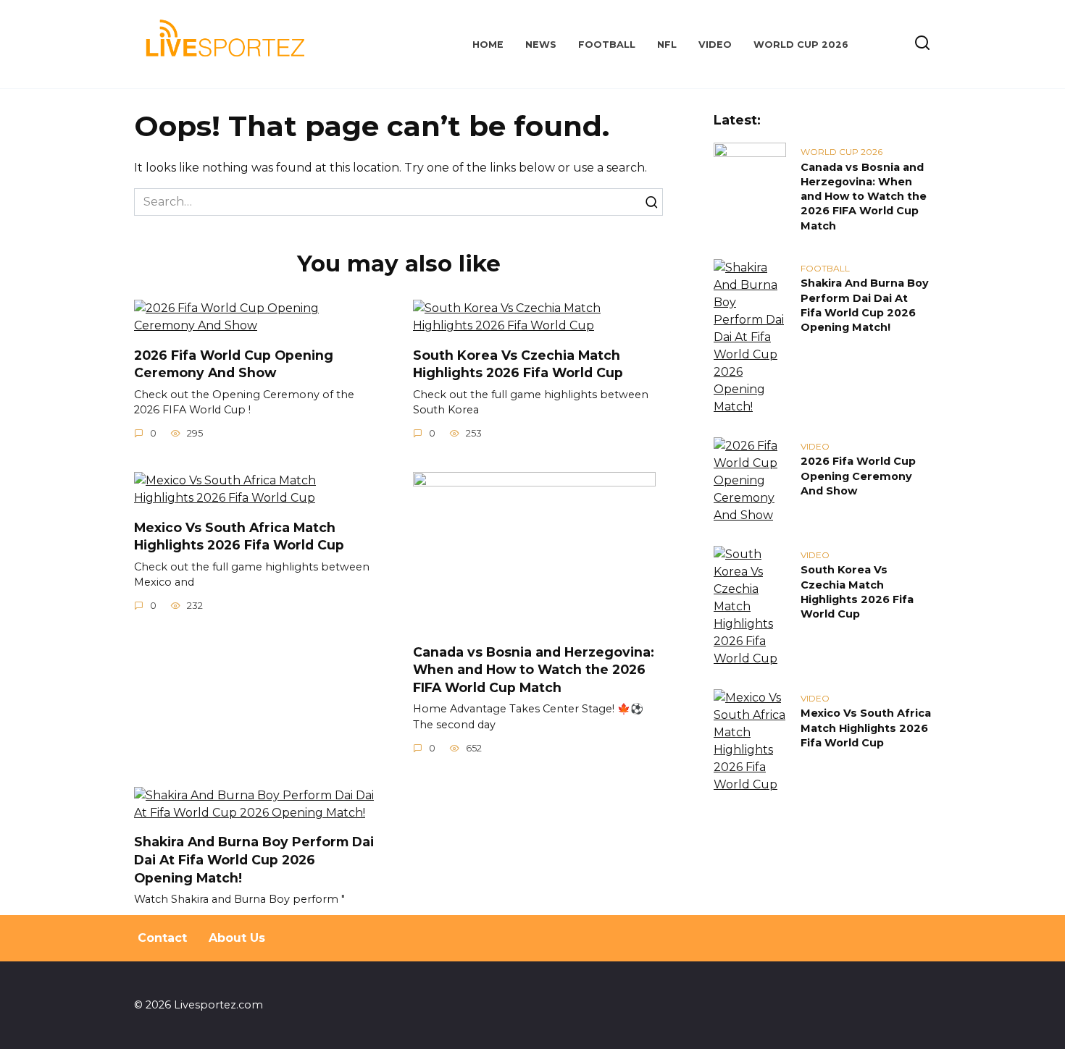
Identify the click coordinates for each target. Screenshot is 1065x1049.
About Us (237, 938)
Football (606, 44)
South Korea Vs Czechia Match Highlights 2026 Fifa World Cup (518, 363)
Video (715, 44)
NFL (667, 44)
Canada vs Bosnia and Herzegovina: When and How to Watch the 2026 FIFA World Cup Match (533, 669)
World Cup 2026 (800, 44)
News (540, 44)
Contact (162, 938)
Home (488, 44)
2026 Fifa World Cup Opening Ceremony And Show (233, 363)
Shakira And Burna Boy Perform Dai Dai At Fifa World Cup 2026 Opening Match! (254, 859)
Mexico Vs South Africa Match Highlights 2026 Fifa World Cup (239, 535)
